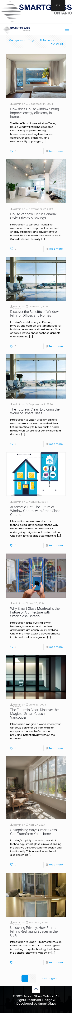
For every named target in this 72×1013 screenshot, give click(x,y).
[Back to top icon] (36, 989)
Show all (57, 44)
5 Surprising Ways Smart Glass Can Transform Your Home (33, 832)
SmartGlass (47, 1003)
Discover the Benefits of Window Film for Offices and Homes (34, 313)
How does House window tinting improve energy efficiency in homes (34, 113)
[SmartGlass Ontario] (16, 29)
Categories (16, 40)
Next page (48, 978)
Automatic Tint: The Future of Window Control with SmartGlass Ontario (35, 511)
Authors (47, 40)
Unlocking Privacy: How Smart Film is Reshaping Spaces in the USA (34, 931)
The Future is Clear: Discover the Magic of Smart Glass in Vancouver (34, 713)
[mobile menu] (67, 29)
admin (17, 104)
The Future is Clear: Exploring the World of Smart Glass (35, 411)
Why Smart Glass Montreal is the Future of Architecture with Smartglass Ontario (35, 612)
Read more (56, 151)
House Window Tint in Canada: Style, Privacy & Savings (33, 216)
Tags (31, 40)
